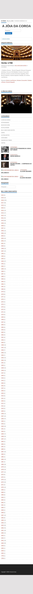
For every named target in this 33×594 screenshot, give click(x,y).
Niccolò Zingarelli (10, 82)
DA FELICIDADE (5, 127)
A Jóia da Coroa (16, 26)
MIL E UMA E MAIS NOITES (20, 65)
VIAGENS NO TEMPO (6, 140)
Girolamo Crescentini (22, 80)
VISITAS (3, 142)
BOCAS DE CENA (5, 125)
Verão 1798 (7, 63)
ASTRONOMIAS (5, 122)
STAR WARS (4, 137)
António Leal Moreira (11, 80)
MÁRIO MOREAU (15, 156)
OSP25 (3, 132)
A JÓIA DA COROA (5, 120)
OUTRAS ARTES (5, 135)
